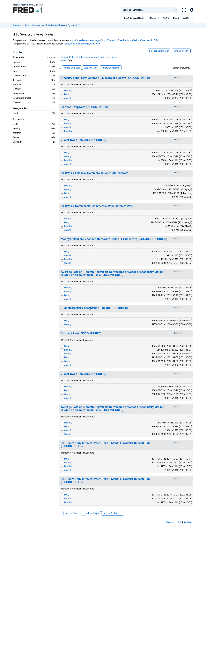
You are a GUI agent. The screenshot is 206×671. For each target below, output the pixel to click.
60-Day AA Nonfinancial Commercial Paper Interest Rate (97, 206)
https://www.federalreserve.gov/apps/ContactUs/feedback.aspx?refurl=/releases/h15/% (114, 40)
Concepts (18, 57)
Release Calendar (133, 18)
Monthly (68, 90)
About (187, 18)
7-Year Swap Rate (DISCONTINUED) (83, 374)
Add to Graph (90, 67)
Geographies (20, 108)
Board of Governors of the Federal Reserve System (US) (52, 25)
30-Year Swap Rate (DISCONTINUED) (84, 107)
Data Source (180, 51)
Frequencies (20, 119)
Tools (153, 18)
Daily (66, 94)
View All (51, 57)
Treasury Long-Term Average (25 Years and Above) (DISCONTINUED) (105, 78)
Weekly (67, 123)
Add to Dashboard (110, 67)
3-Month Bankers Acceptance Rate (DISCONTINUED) (94, 308)
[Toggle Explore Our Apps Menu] (184, 10)
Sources (17, 25)
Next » (190, 522)
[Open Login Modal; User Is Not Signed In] (191, 10)
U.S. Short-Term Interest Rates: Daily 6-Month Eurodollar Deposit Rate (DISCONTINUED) (106, 480)
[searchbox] (148, 10)
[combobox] (147, 10)
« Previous (170, 522)
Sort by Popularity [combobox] (181, 68)
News (166, 18)
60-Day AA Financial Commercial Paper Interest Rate (94, 173)
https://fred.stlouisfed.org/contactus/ (82, 43)
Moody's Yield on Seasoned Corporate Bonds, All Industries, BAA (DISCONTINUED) (114, 239)
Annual (67, 98)
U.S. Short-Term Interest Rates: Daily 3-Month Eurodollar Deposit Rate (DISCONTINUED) (106, 445)
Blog (176, 18)
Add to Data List (72, 67)
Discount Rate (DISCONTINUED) (81, 333)
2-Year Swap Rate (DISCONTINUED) (83, 140)
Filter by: (18, 52)
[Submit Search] (176, 10)
